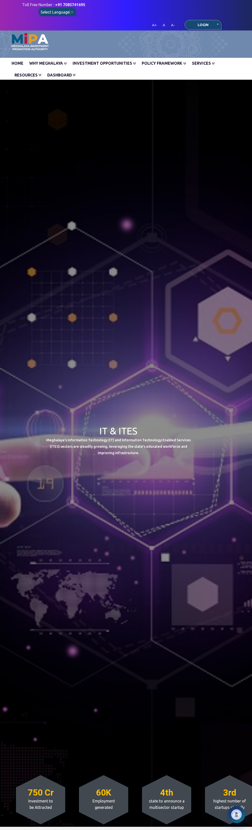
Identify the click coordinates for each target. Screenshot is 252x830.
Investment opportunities (103, 63)
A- (173, 25)
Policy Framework (162, 63)
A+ (154, 25)
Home (17, 63)
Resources (27, 75)
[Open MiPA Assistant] (236, 814)
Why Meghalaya (46, 63)
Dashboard (60, 75)
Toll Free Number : (53, 4)
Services (202, 63)
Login (203, 25)
